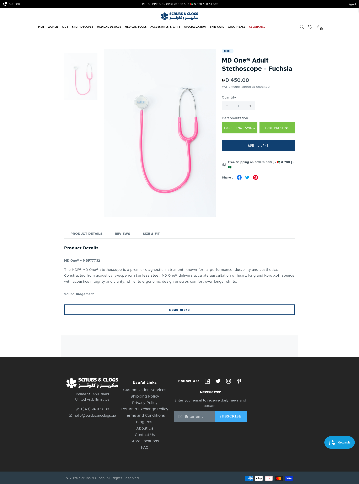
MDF (227, 50)
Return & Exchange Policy (144, 409)
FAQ (145, 447)
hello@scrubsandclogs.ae (95, 415)
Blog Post (145, 422)
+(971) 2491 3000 (95, 408)
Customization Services (144, 390)
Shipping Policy (144, 396)
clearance (257, 27)
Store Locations (144, 441)
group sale (236, 27)
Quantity (229, 97)
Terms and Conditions (145, 415)
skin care (217, 27)
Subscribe (231, 416)
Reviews (122, 233)
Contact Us (145, 434)
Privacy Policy (144, 402)
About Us (144, 428)
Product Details (86, 233)
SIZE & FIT (151, 233)
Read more (179, 309)
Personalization (235, 118)
